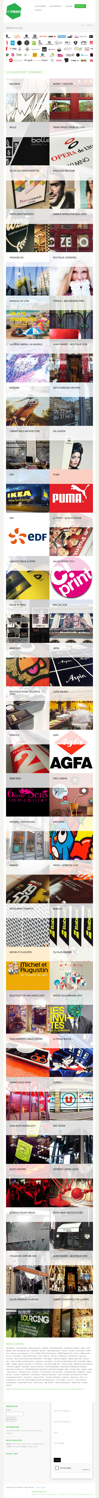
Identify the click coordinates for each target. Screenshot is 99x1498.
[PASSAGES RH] (28, 274)
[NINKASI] (28, 881)
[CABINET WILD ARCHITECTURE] (28, 447)
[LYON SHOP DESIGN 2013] (28, 1142)
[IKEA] (28, 491)
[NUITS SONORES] (28, 1185)
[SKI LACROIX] (71, 447)
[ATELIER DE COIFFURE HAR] (28, 1272)
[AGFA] (71, 751)
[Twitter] (7, 1457)
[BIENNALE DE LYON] (28, 317)
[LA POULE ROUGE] (71, 1055)
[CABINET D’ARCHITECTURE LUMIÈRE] (71, 1315)
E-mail (8, 1410)
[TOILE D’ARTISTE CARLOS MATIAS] (28, 1055)
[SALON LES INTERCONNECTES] (28, 187)
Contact (38, 10)
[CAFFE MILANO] (71, 708)
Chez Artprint (40, 6)
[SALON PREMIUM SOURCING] (28, 1315)
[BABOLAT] (71, 925)
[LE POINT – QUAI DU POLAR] (71, 534)
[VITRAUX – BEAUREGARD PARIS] (71, 317)
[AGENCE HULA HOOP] (28, 1098)
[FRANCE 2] (28, 751)
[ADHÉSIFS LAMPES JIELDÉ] (71, 1185)
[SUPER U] (71, 1098)
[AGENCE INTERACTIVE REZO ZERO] (71, 230)
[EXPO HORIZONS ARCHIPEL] (71, 404)
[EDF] (28, 534)
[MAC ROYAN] (71, 1142)
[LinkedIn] (15, 1457)
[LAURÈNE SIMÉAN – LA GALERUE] (28, 360)
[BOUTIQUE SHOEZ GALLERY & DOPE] (28, 708)
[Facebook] (10, 1457)
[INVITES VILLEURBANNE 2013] (71, 1012)
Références (80, 6)
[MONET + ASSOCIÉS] (71, 100)
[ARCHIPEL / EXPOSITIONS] (28, 838)
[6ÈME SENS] (28, 794)
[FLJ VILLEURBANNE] (71, 968)
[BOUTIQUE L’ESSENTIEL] (71, 274)
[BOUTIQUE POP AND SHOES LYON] (28, 1012)
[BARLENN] (28, 404)
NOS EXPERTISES (56, 6)
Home (83, 25)
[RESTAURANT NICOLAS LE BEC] (71, 1229)
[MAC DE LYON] (71, 621)
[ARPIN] (71, 664)
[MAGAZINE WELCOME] (71, 187)
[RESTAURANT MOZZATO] (28, 230)
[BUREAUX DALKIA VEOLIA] (28, 1229)
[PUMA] (71, 491)
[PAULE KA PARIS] (28, 621)
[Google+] (13, 1457)
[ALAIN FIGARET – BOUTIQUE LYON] (71, 360)
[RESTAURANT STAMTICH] (28, 925)
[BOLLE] (28, 143)
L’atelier (68, 6)
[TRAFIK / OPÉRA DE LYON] (71, 881)
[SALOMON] (28, 100)
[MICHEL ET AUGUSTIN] (28, 968)
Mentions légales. (41, 1487)
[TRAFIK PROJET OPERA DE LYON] (71, 143)
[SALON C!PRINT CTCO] (71, 577)
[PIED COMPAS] (71, 794)
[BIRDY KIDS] (28, 664)
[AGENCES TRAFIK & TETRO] (28, 577)
